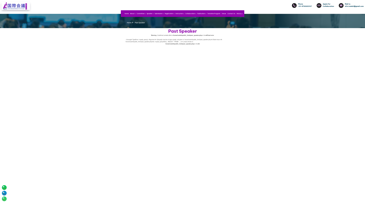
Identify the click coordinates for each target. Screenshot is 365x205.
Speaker (149, 14)
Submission (158, 14)
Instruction (179, 14)
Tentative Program (213, 14)
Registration (169, 14)
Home (127, 14)
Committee (140, 14)
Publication (201, 14)
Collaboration (190, 14)
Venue (224, 14)
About (132, 14)
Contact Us (231, 14)
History (239, 14)
